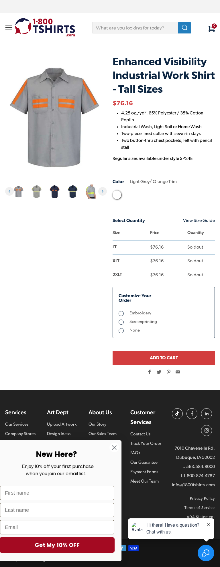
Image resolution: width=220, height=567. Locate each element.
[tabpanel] (20, 192)
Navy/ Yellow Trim (149, 196)
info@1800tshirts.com (193, 485)
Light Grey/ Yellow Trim (127, 196)
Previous (9, 191)
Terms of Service (199, 508)
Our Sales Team (103, 434)
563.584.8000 (200, 467)
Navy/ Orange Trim (138, 196)
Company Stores (20, 434)
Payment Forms (144, 472)
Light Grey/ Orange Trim (117, 195)
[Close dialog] (127, 448)
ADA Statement (201, 517)
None (134, 330)
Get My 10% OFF (70, 545)
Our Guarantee (144, 463)
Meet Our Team (144, 481)
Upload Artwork (61, 425)
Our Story (97, 425)
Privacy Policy (202, 499)
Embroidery (140, 313)
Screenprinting (143, 322)
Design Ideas (58, 434)
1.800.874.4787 (199, 476)
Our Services (16, 425)
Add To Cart (164, 358)
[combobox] (141, 27)
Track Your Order (145, 444)
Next (102, 191)
